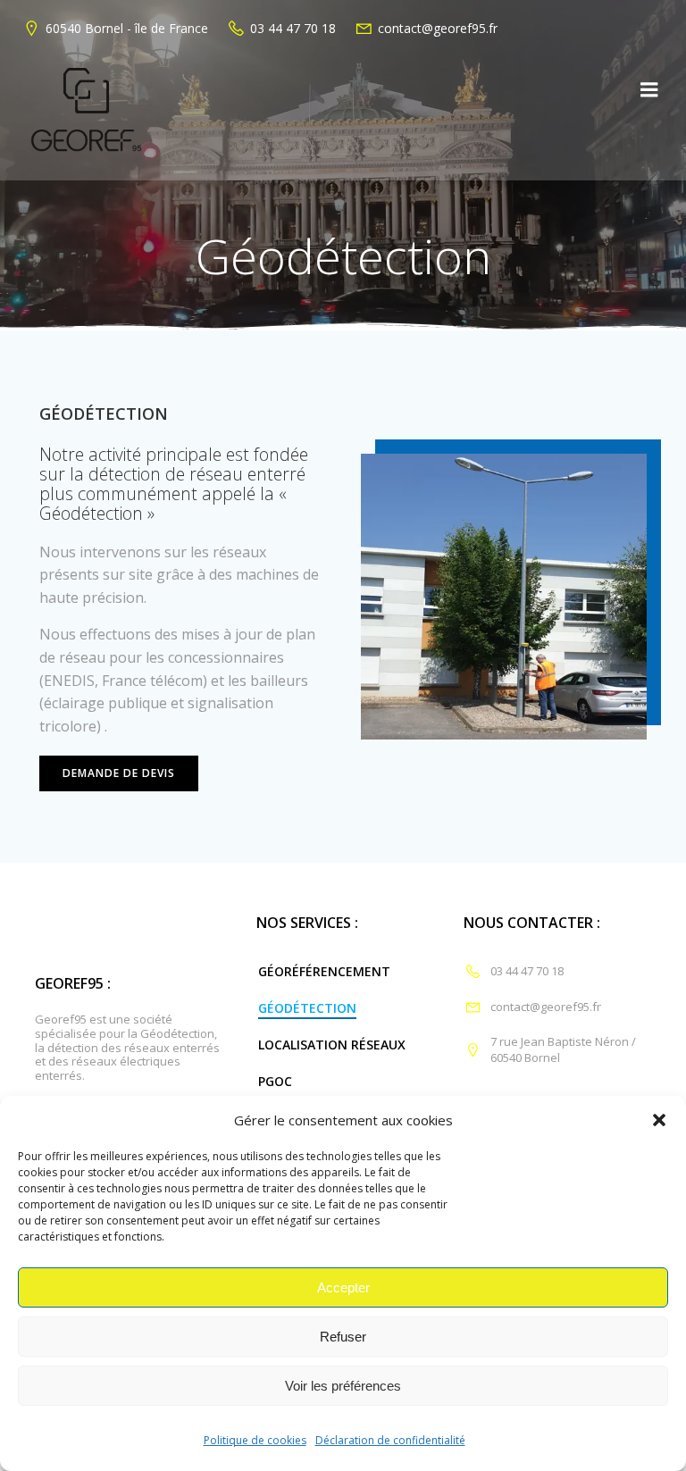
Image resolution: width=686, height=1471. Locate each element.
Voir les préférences (343, 1385)
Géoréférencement (324, 971)
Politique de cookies (255, 1440)
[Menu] (649, 90)
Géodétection (307, 1007)
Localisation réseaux (332, 1044)
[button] (659, 1120)
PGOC (275, 1081)
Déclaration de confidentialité (390, 1440)
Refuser (343, 1336)
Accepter (343, 1287)
